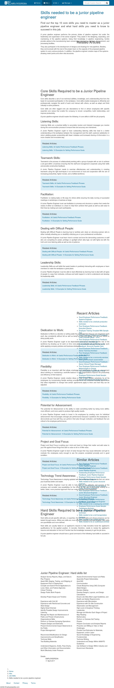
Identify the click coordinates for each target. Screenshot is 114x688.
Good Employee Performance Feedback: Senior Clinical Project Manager (93, 363)
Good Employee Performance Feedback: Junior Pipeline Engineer (93, 469)
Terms (33, 683)
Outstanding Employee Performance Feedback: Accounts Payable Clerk (92, 345)
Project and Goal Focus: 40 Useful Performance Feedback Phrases (66, 465)
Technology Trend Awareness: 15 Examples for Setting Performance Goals (68, 502)
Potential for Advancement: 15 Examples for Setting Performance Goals (67, 434)
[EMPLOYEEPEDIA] (17, 2)
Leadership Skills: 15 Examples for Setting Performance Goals (64, 289)
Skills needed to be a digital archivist (91, 519)
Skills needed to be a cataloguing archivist (93, 504)
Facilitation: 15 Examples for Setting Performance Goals (62, 221)
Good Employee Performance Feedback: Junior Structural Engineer (93, 496)
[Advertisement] (93, 22)
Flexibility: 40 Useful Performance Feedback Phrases (61, 394)
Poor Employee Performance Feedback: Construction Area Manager (93, 340)
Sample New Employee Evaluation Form (93, 380)
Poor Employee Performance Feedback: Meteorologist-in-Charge (93, 367)
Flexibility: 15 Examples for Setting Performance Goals (61, 397)
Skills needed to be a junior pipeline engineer (72, 14)
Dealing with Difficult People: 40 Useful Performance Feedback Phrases (67, 251)
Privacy (25, 683)
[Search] (107, 3)
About (8, 683)
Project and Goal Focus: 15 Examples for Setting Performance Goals (66, 468)
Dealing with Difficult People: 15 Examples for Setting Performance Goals (68, 255)
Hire (47, 3)
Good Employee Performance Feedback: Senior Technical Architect (93, 349)
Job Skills (12, 676)
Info (56, 3)
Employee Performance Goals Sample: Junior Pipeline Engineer (92, 478)
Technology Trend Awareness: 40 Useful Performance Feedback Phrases (68, 499)
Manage (67, 3)
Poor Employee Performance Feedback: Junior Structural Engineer (93, 491)
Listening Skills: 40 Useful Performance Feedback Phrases (62, 147)
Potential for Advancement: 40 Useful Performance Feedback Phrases (67, 430)
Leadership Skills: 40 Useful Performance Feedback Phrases (63, 285)
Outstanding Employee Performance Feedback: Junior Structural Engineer (92, 500)
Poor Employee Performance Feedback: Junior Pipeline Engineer (93, 465)
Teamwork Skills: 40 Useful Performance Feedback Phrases (63, 183)
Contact (16, 683)
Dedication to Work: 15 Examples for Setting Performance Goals (65, 359)
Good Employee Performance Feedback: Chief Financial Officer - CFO (93, 336)
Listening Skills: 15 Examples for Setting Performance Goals (63, 150)
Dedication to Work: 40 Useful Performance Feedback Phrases (64, 355)
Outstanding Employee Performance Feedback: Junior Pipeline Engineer (92, 473)
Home (38, 3)
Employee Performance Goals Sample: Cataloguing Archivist (92, 507)
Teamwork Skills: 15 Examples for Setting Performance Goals (64, 186)
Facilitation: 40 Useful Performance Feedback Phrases (61, 217)
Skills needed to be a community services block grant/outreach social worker (93, 358)
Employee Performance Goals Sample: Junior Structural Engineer (92, 487)
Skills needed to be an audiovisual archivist (94, 522)
